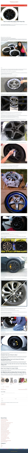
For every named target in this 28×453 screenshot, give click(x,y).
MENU (26, 5)
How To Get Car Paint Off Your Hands (5, 430)
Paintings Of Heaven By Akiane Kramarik (22, 389)
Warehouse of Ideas (14, 1)
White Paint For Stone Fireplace (4, 428)
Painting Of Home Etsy (3, 439)
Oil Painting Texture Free (3, 389)
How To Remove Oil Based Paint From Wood (5, 423)
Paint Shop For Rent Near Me (4, 419)
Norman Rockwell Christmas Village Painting (5, 432)
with (8, 386)
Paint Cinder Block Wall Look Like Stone (5, 438)
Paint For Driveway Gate (3, 421)
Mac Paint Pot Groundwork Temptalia (5, 437)
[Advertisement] (14, 31)
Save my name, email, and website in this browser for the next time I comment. (9, 402)
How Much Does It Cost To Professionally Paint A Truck (7, 422)
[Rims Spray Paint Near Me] (14, 380)
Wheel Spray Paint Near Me (4, 429)
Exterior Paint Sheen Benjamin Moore (5, 431)
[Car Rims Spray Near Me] (23, 380)
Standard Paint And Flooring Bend (4, 420)
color (1, 444)
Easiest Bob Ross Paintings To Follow (5, 424)
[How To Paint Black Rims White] (5, 380)
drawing (1, 445)
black (7, 386)
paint (3, 386)
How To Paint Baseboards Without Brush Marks (6, 440)
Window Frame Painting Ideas (4, 441)
